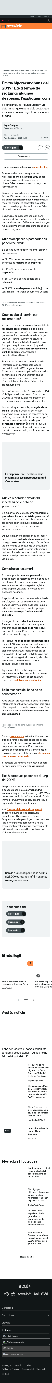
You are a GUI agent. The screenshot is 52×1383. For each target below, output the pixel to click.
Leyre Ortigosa (11, 125)
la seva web (17, 736)
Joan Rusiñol (6, 988)
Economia (13, 930)
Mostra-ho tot (26, 1257)
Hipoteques (10, 148)
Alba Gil (42, 1120)
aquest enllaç (40, 167)
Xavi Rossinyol (33, 1120)
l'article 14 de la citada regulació (24, 809)
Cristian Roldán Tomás (36, 1205)
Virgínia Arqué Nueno (35, 1080)
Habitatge (13, 922)
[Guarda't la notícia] (40, 147)
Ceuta (40, 16)
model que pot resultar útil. (27, 680)
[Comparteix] (47, 147)
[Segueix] (21, 148)
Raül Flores (32, 1138)
